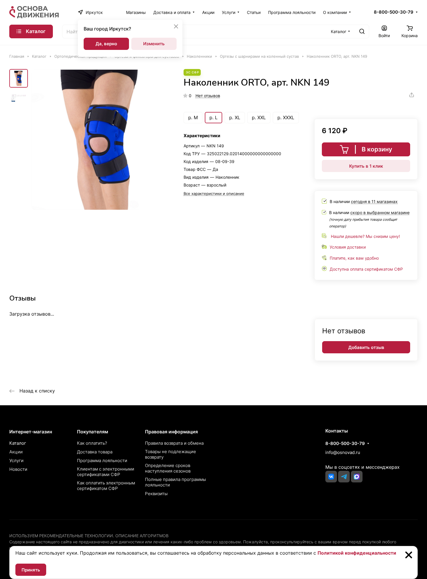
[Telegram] (344, 476)
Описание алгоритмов (141, 535)
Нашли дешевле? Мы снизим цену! (365, 236)
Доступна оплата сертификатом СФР (366, 269)
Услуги (16, 460)
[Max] (357, 476)
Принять (30, 570)
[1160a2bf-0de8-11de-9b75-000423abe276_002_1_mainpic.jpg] (101, 139)
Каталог (17, 443)
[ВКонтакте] (331, 476)
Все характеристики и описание (214, 193)
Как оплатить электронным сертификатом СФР (106, 485)
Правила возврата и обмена (174, 443)
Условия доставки (348, 247)
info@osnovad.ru (342, 452)
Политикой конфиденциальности (356, 553)
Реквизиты (156, 493)
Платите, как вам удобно (354, 258)
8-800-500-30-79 (393, 12)
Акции (16, 452)
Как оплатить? (92, 443)
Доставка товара (94, 452)
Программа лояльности (102, 460)
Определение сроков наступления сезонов (168, 468)
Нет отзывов (207, 95)
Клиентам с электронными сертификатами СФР (105, 471)
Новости (18, 469)
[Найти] (362, 31)
